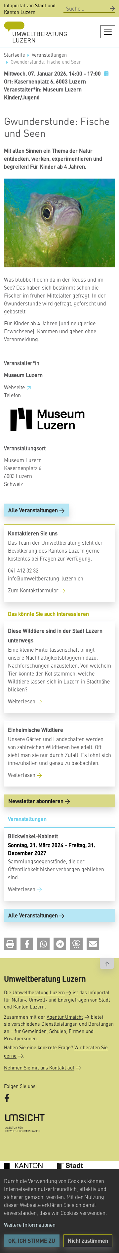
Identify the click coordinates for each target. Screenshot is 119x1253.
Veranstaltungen (49, 54)
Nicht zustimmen (88, 1240)
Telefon (12, 395)
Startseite (14, 54)
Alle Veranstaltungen (33, 510)
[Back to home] (35, 32)
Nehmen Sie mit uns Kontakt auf (39, 1067)
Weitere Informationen (30, 1224)
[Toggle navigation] (107, 32)
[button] (10, 944)
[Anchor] (6, 614)
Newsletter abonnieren (35, 801)
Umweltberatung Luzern (39, 992)
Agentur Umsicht (65, 1016)
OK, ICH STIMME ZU (31, 1240)
